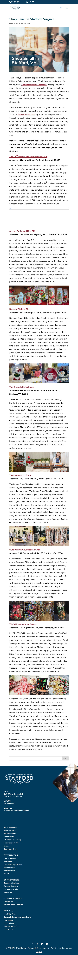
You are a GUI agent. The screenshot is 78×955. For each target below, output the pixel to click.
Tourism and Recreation (13, 905)
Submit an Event (10, 849)
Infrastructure (9, 871)
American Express (26, 114)
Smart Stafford (10, 834)
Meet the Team (10, 914)
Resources (8, 892)
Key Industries (9, 868)
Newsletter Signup (11, 926)
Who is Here (9, 837)
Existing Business (11, 886)
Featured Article (14, 23)
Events (6, 846)
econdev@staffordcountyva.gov (16, 810)
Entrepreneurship (11, 889)
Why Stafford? (10, 830)
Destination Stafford (12, 843)
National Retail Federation (34, 84)
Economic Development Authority (17, 917)
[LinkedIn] (30, 2)
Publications (9, 923)
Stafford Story (25, 23)
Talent (6, 874)
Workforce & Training (12, 840)
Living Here (8, 902)
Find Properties (10, 858)
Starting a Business (11, 883)
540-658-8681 (9, 803)
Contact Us (8, 930)
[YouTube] (33, 2)
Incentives (8, 861)
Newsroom (8, 920)
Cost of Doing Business (13, 865)
